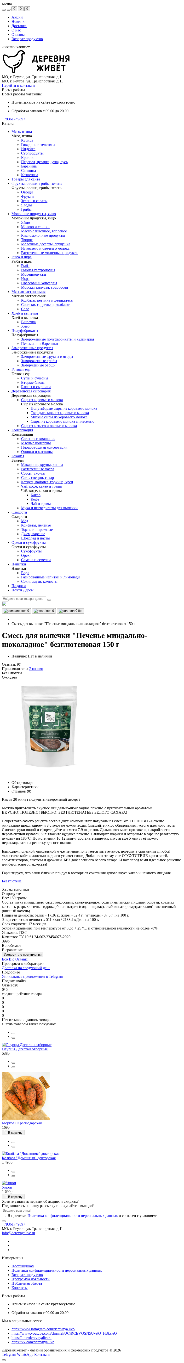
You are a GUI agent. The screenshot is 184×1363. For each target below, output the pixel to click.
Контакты (20, 1288)
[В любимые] (13, 1038)
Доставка (19, 26)
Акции (17, 17)
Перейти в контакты (18, 85)
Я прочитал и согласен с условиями (82, 1216)
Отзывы (18, 34)
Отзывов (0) (21, 791)
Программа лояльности (31, 1279)
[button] (13, 119)
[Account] (9, 10)
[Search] (49, 600)
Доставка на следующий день (26, 968)
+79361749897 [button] (13, 1224)
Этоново (36, 669)
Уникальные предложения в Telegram (32, 976)
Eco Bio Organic (15, 959)
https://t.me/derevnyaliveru (32, 1338)
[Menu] (4, 10)
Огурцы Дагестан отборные (25, 1049)
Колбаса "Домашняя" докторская (29, 1158)
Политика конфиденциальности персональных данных (73, 1216)
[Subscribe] (4, 1221)
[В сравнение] (13, 1033)
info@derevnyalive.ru (18, 1233)
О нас (16, 30)
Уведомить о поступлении (22, 954)
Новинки (19, 21)
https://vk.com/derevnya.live (33, 1342)
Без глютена (12, 881)
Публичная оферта (27, 1283)
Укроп (7, 1187)
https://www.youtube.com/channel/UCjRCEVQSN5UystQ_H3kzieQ (64, 1333)
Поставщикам (23, 1266)
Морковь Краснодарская (22, 1123)
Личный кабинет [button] (16, 47)
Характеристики (25, 787)
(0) (19, 664)
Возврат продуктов (27, 39)
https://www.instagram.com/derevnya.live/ (43, 1329)
